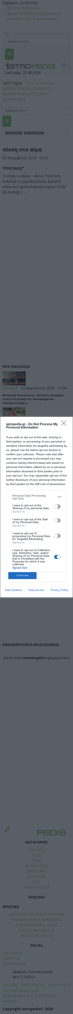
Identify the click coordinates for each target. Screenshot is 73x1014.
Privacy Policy (59, 590)
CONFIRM (22, 575)
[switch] (57, 506)
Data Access (36, 590)
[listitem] (36, 497)
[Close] (65, 424)
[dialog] (36, 507)
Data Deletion (13, 590)
